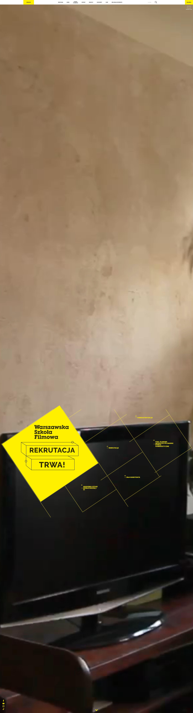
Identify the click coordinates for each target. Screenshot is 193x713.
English (29, 2)
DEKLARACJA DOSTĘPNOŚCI (117, 2)
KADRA (68, 2)
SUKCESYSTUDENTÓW (75, 2)
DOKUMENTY (99, 2)
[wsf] (50, 453)
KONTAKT (83, 2)
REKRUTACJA (60, 2)
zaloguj (189, 2)
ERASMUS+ (91, 2)
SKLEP (107, 2)
